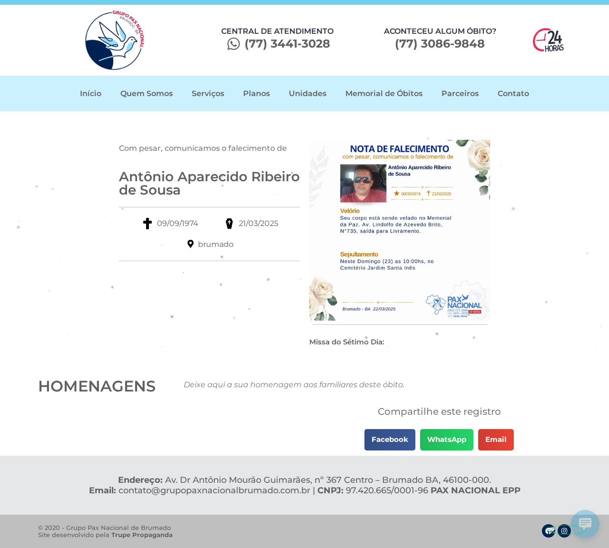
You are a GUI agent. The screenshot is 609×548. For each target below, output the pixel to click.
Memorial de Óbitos (383, 93)
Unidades (307, 93)
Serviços (208, 93)
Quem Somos (146, 93)
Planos (256, 93)
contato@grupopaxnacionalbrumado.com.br (214, 490)
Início (90, 93)
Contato (513, 93)
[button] (389, 439)
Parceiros (460, 93)
